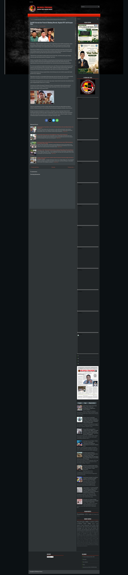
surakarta (95, 532)
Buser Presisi (39, 571)
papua (92, 544)
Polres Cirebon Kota (89, 542)
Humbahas (79, 540)
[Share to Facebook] (46, 120)
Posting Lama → (71, 167)
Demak (96, 539)
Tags (85, 403)
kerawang (89, 538)
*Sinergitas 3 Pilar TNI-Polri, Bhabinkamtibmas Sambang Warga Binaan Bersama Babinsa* (55, 149)
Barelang (86, 539)
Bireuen (91, 539)
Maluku (78, 542)
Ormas (95, 514)
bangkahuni (96, 543)
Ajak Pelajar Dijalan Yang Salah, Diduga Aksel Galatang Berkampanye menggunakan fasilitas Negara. (90, 407)
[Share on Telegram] (53, 120)
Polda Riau (83, 542)
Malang (95, 540)
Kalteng (94, 528)
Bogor (95, 533)
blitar (91, 532)
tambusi (84, 545)
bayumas (79, 544)
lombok (88, 544)
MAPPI (91, 540)
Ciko (81, 537)
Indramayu (86, 525)
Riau (87, 532)
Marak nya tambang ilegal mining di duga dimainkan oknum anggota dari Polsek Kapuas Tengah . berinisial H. (90, 467)
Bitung (87, 526)
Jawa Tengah (81, 532)
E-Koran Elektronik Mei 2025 (89, 556)
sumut (82, 539)
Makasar (95, 537)
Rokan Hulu (87, 528)
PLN (77, 515)
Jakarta (79, 525)
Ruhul (88, 535)
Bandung (94, 526)
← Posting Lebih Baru (34, 167)
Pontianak (95, 542)
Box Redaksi (85, 562)
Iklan (84, 564)
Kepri (83, 540)
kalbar (78, 535)
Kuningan (79, 528)
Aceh (94, 525)
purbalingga (96, 544)
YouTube (31, 2)
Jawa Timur (83, 535)
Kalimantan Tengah (94, 530)
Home (32, 19)
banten (95, 534)
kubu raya (84, 544)
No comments (42, 26)
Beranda (53, 167)
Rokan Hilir (79, 543)
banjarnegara (89, 534)
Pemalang (79, 534)
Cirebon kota (81, 524)
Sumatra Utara (79, 538)
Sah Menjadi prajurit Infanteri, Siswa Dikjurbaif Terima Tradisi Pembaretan (52, 134)
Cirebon (92, 522)
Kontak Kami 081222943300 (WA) (90, 567)
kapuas (85, 538)
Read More (65, 131)
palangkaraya (86, 529)
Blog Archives (92, 403)
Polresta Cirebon (94, 529)
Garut (84, 534)
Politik (90, 514)
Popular (79, 403)
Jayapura (91, 537)
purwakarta (80, 545)
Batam (78, 537)
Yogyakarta (91, 543)
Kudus (87, 540)
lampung (92, 535)
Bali (96, 535)
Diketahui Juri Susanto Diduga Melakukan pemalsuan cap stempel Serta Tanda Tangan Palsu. (90, 501)
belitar (90, 533)
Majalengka (81, 522)
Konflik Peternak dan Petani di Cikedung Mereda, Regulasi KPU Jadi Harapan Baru (51, 23)
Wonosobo (79, 526)
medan (94, 538)
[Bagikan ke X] (50, 120)
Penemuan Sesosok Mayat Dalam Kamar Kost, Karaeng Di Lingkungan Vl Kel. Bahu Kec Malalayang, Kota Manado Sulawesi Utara (90, 443)
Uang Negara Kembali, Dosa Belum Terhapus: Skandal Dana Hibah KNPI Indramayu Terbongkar (90, 479)
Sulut (83, 543)
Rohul (93, 523)
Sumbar (86, 543)
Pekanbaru (79, 529)
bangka (78, 533)
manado (87, 530)
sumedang (84, 533)
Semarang (81, 530)
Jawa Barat (86, 537)
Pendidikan (80, 514)
